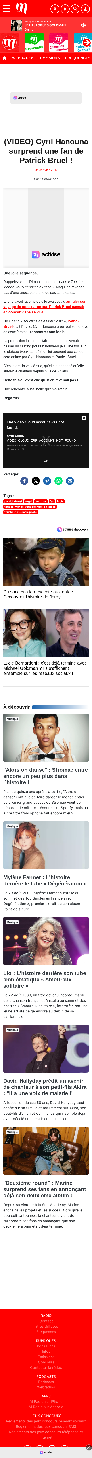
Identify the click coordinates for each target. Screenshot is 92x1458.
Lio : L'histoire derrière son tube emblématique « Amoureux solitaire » (44, 979)
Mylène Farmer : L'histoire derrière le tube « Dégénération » (45, 880)
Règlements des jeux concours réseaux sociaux (46, 1421)
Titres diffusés (46, 1326)
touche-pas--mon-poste (20, 512)
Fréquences (46, 1331)
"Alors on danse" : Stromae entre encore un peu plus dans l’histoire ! (45, 776)
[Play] (6, 39)
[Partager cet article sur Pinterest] (46, 483)
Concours (46, 1362)
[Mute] (83, 25)
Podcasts (46, 1382)
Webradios (23, 58)
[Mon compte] (85, 8)
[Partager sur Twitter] (34, 483)
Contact (46, 1321)
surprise (41, 501)
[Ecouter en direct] (65, 8)
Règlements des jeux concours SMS (46, 1426)
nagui (28, 501)
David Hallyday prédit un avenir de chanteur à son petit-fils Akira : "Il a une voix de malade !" (44, 1087)
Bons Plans (46, 1346)
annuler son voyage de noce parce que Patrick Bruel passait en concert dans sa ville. (44, 307)
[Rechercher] (75, 8)
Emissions (50, 58)
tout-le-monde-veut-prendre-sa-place (30, 506)
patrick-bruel (13, 501)
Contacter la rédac (46, 1367)
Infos (46, 1351)
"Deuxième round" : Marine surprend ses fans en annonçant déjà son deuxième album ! (44, 1189)
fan (52, 501)
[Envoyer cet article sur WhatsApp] (57, 483)
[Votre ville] (54, 8)
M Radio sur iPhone (46, 1401)
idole (60, 501)
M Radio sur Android (46, 1407)
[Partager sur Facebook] (23, 483)
